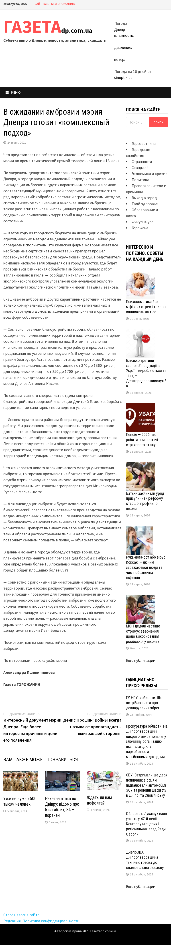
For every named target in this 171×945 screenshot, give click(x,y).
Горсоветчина (144, 143)
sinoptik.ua (123, 77)
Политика (140, 179)
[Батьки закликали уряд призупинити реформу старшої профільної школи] (140, 465)
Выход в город (144, 197)
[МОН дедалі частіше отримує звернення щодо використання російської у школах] (140, 597)
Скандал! (140, 167)
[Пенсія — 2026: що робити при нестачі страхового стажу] (140, 406)
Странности (142, 161)
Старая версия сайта (21, 914)
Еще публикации (140, 660)
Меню (16, 92)
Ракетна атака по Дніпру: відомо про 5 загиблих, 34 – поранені (62, 807)
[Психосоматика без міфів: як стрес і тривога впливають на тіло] (140, 273)
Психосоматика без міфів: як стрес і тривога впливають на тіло (146, 306)
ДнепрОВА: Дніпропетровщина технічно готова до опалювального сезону (145, 860)
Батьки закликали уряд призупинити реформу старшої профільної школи (145, 501)
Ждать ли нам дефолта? (99, 800)
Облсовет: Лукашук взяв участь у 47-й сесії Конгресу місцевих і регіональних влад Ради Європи (146, 823)
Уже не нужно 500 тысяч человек (20, 801)
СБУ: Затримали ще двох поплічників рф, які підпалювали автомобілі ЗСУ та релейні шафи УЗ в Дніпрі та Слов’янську (146, 785)
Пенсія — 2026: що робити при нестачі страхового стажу (142, 439)
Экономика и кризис (149, 173)
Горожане (140, 227)
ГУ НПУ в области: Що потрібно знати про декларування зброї (144, 702)
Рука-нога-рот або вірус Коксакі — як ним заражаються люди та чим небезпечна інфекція (145, 567)
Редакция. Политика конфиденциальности (41, 920)
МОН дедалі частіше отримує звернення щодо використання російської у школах (143, 634)
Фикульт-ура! (143, 221)
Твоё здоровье (145, 203)
